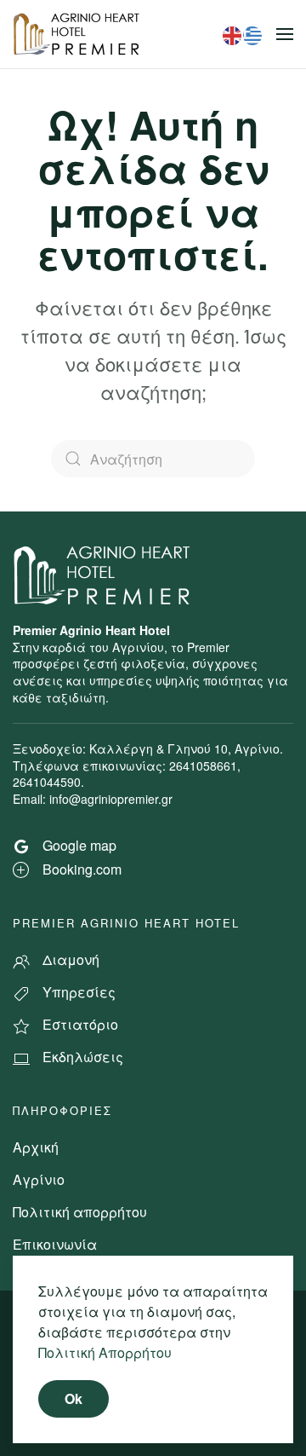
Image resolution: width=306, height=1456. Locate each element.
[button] (284, 34)
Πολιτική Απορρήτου (105, 1352)
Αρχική (36, 1147)
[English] (233, 33)
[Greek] (253, 33)
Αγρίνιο (39, 1179)
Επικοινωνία (55, 1244)
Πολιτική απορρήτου (80, 1212)
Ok (73, 1398)
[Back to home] (78, 34)
